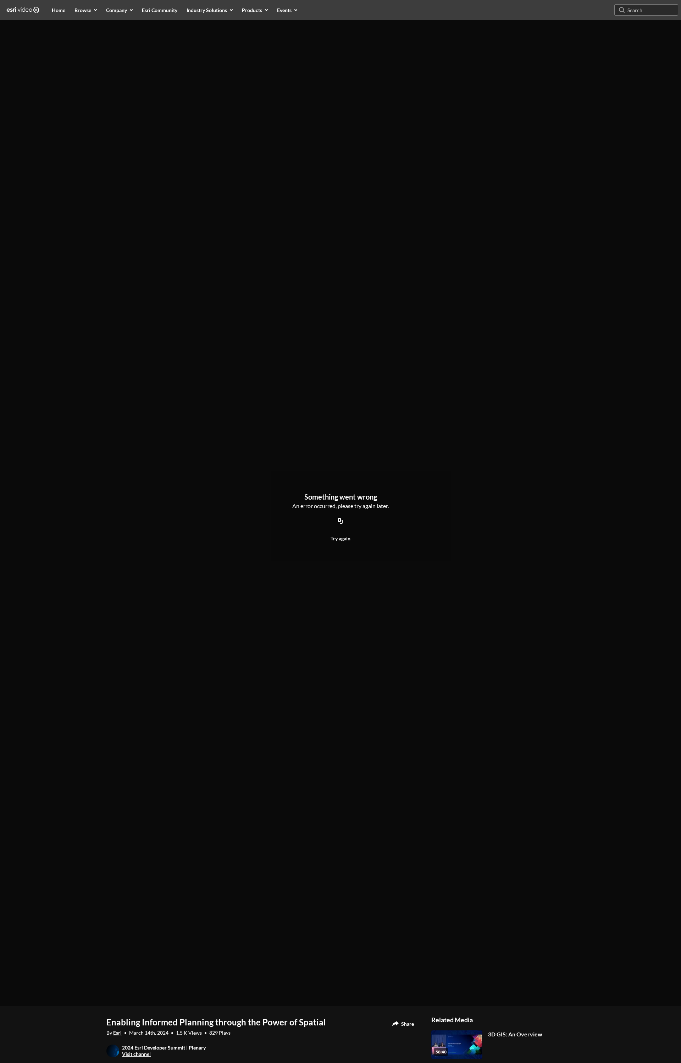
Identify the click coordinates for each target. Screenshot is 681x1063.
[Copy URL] (340, 521)
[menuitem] (58, 10)
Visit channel (136, 1054)
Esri (117, 1033)
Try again (340, 538)
